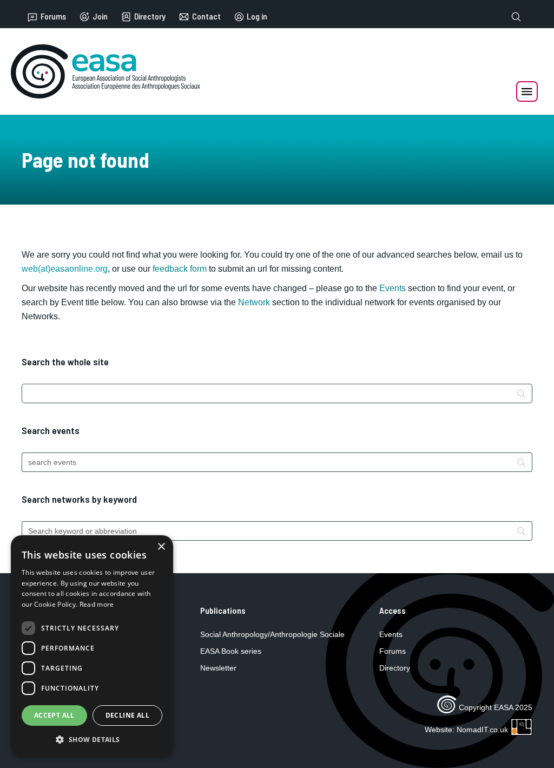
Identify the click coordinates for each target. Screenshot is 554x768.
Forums (53, 16)
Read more (97, 604)
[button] (92, 739)
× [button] (161, 547)
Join (100, 16)
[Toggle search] (516, 17)
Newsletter (218, 668)
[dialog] (92, 646)
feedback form (180, 268)
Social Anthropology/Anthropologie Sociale (272, 634)
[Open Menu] (527, 91)
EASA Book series (230, 651)
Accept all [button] (54, 715)
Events (392, 288)
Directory (150, 16)
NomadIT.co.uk (482, 729)
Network (254, 302)
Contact (206, 16)
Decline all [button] (127, 715)
